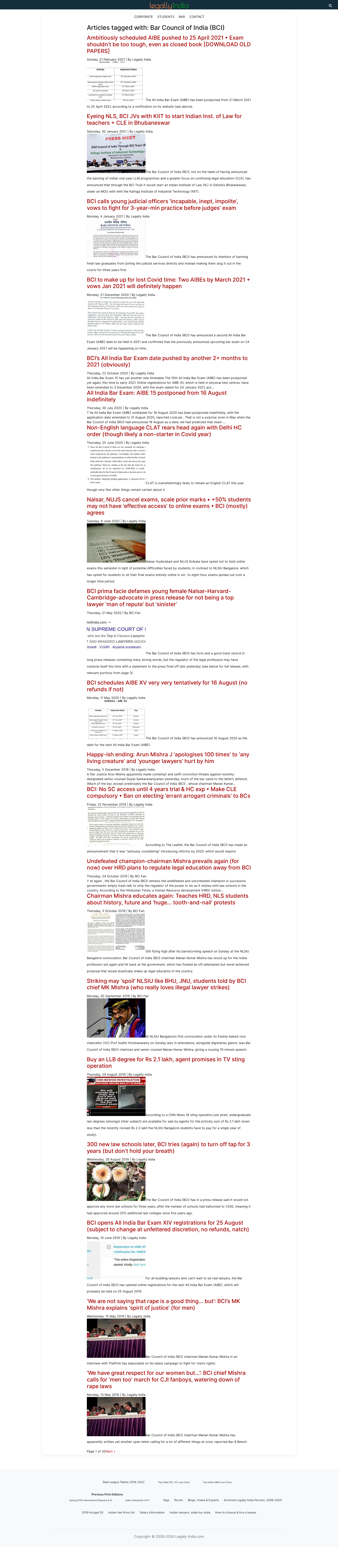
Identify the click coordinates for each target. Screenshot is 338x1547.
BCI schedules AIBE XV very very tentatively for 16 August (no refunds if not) (167, 686)
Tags (166, 1500)
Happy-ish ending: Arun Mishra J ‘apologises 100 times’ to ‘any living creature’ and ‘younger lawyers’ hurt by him (168, 757)
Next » (110, 1451)
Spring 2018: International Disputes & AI (90, 1500)
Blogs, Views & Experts (203, 1500)
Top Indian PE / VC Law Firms (174, 1482)
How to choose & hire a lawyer (235, 1512)
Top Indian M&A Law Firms (217, 1482)
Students (165, 17)
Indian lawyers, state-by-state (190, 1512)
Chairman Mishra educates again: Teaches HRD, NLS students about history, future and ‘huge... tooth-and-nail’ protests (167, 899)
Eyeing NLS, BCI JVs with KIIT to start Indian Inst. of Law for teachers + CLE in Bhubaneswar (164, 119)
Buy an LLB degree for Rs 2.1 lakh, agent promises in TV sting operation (166, 1062)
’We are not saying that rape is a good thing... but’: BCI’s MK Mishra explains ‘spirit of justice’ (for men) (163, 1304)
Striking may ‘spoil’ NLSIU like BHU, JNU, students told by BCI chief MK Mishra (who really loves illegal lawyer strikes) (166, 984)
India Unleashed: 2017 (137, 1500)
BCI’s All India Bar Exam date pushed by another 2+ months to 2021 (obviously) (167, 361)
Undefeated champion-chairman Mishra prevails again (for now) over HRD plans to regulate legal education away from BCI (169, 864)
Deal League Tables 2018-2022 (124, 1482)
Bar (182, 17)
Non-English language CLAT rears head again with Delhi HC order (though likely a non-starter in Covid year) (164, 430)
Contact (196, 17)
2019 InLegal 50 (92, 1512)
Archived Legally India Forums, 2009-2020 (253, 1500)
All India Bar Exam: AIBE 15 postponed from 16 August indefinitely (157, 396)
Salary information (152, 1512)
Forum (178, 1500)
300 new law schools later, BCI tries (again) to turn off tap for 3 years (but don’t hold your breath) (168, 1147)
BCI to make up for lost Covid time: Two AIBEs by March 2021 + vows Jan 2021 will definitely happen (168, 283)
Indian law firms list (121, 1512)
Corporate (143, 17)
